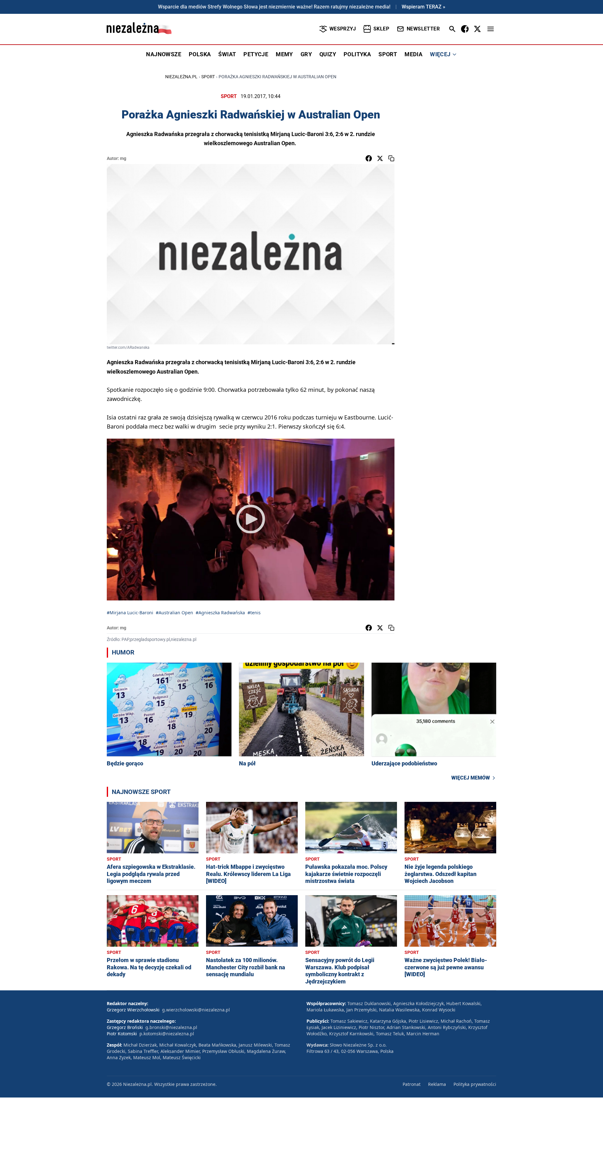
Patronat (412, 1084)
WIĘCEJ (440, 54)
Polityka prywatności (475, 1084)
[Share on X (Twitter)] (380, 158)
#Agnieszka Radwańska (220, 613)
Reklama (437, 1084)
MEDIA (413, 54)
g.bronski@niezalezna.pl (171, 1027)
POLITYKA (357, 54)
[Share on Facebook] (369, 158)
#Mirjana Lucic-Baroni (130, 613)
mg (123, 158)
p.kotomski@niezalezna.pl (166, 1034)
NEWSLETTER (423, 29)
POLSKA (200, 54)
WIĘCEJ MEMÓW (470, 778)
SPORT (387, 54)
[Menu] (490, 29)
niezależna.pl (181, 76)
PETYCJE (255, 54)
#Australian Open (174, 613)
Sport (208, 76)
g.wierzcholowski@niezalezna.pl (196, 1010)
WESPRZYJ (342, 29)
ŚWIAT (227, 54)
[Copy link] (391, 158)
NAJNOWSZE (163, 54)
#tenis (254, 613)
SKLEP (381, 29)
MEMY (284, 54)
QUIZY (327, 54)
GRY (306, 54)
